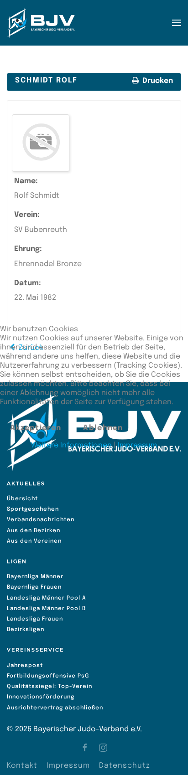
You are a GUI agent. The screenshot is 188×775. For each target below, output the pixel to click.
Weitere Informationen (71, 445)
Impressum (137, 445)
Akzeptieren (35, 428)
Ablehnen (103, 428)
